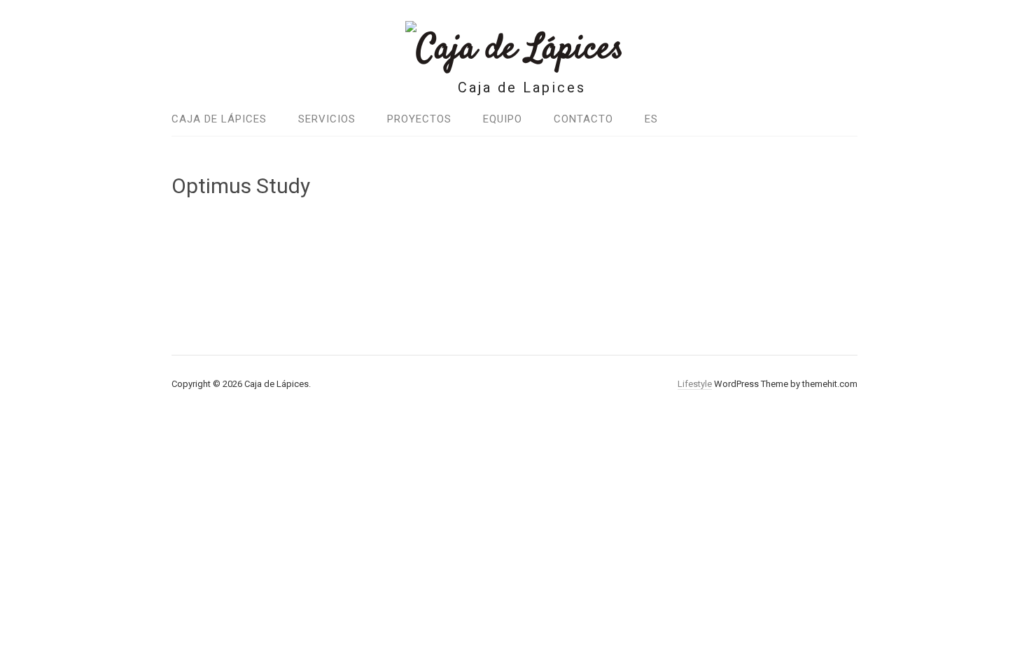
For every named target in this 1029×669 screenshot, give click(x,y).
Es (651, 119)
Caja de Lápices (219, 119)
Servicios (327, 119)
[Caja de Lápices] (514, 49)
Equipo (502, 119)
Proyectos (419, 119)
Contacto (583, 119)
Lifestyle (695, 384)
